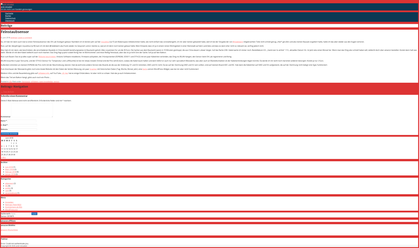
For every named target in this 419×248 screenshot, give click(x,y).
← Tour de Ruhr (7, 91)
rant (7, 190)
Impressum (10, 20)
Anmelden (9, 202)
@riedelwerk (238, 42)
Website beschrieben (47, 56)
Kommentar (6, 117)
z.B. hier (65, 73)
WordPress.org (11, 209)
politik (7, 188)
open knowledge (46, 81)
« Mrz (3, 157)
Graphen (93, 69)
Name (4, 121)
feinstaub (26, 81)
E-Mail (4, 125)
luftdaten (34, 81)
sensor (56, 81)
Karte (145, 69)
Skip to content (7, 2)
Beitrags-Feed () (13, 204)
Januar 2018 (10, 174)
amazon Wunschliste (9, 230)
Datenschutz (10, 18)
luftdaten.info (43, 73)
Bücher (8, 16)
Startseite (9, 13)
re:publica (105, 42)
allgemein (9, 183)
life (10, 81)
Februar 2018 (10, 172)
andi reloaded (6, 7)
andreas (14, 37)
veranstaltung (11, 193)
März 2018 (9, 169)
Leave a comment (25, 37)
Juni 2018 (9, 167)
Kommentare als (13, 207)
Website (4, 129)
